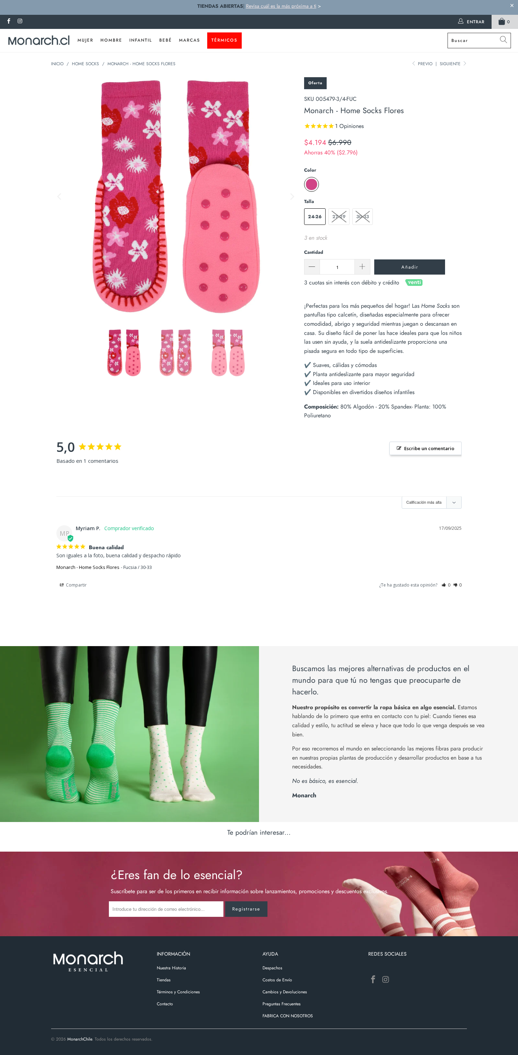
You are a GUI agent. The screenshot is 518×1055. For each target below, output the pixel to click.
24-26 (315, 216)
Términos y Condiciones (178, 992)
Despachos (272, 968)
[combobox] (479, 40)
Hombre (111, 40)
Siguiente (451, 64)
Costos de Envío (277, 980)
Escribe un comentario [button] (429, 448)
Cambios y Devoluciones (285, 992)
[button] (446, 585)
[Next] (291, 196)
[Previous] (60, 196)
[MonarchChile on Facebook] (8, 22)
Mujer (85, 40)
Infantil (140, 40)
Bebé (165, 40)
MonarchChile (79, 1039)
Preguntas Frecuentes (282, 1004)
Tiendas (164, 980)
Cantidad (313, 252)
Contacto (165, 1004)
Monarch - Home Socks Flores (87, 567)
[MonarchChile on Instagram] (20, 22)
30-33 (362, 216)
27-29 (339, 216)
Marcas (189, 40)
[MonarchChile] (38, 41)
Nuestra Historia (171, 968)
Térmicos (224, 40)
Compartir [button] (76, 585)
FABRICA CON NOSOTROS (288, 1016)
